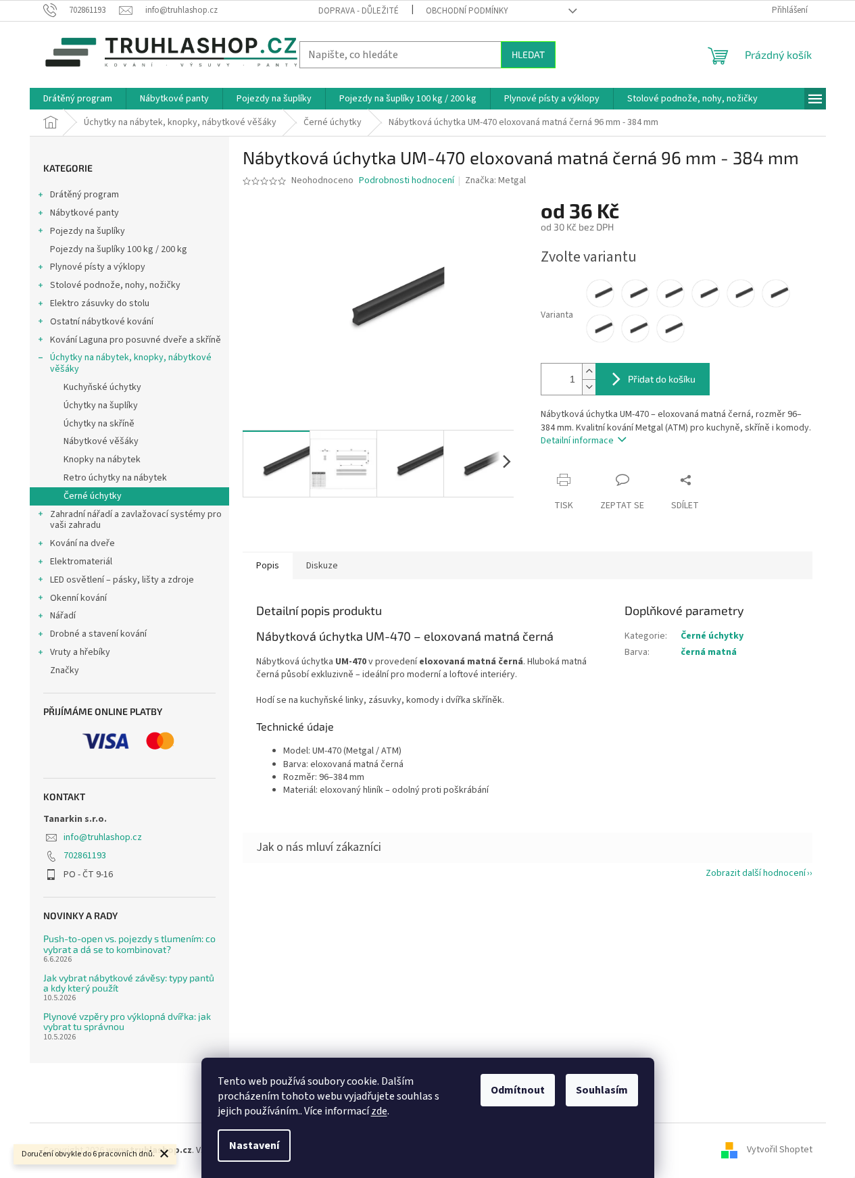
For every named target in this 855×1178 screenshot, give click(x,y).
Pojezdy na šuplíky (87, 231)
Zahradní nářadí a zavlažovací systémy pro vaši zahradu (136, 520)
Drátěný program (84, 194)
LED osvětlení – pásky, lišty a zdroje (122, 580)
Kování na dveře (82, 543)
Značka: (495, 180)
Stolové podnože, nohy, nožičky (115, 285)
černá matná (709, 652)
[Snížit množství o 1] (588, 387)
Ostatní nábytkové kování (101, 321)
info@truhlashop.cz (103, 837)
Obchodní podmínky (467, 11)
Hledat (528, 54)
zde (379, 1111)
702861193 (85, 855)
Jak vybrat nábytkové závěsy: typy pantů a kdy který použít (128, 983)
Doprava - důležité (358, 11)
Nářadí (63, 615)
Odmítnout (518, 1090)
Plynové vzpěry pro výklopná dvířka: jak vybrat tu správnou (127, 1021)
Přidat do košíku (661, 379)
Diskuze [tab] (322, 565)
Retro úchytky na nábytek (115, 478)
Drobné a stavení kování (98, 634)
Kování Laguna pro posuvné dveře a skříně (135, 340)
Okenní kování (78, 598)
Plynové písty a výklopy (97, 267)
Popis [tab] (267, 565)
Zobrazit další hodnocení (756, 873)
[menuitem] (78, 98)
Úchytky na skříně (99, 424)
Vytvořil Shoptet (779, 1150)
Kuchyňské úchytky (102, 387)
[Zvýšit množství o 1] (588, 371)
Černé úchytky (93, 496)
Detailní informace (577, 440)
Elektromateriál (81, 561)
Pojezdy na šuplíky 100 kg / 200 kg (118, 249)
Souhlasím (602, 1090)
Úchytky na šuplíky (101, 405)
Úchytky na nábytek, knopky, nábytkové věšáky (131, 363)
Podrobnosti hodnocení (406, 180)
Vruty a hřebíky (80, 652)
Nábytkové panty (84, 213)
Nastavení (254, 1145)
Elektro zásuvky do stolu (99, 303)
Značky (64, 670)
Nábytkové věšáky (101, 441)
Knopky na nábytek (102, 459)
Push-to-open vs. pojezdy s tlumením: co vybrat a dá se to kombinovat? (129, 943)
